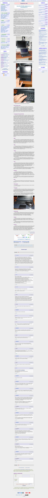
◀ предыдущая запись (17, 242)
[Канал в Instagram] (27, 492)
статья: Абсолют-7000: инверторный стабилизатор (42, 50)
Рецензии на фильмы (6, 26)
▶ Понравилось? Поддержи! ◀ (24, 239)
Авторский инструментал (4, 7)
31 (15, 255)
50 (15, 395)
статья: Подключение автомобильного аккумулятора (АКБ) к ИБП (42, 60)
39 (15, 321)
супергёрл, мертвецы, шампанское (4, 57)
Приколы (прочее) (3, 6)
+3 (16, 325)
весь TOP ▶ (43, 45)
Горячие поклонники (3, 48)
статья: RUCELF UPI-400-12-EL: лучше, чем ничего (43, 35)
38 (15, 315)
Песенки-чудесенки (3, 21)
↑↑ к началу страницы (27, 467)
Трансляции (5, 16)
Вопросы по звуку (3, 32)
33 (15, 274)
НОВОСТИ (5, 74)
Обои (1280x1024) (3, 17)
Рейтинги (3, 41)
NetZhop (2, 36)
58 (15, 458)
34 (15, 286)
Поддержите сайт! (24, 3)
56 (15, 443)
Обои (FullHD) (2, 18)
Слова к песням (5, 27)
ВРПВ (4, 52)
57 (15, 451)
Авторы (2, 46)
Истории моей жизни (3, 29)
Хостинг (6, 47)
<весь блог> (22, 9)
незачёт (31, 234)
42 (15, 341)
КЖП (1, 47)
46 (15, 367)
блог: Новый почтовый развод (43, 51)
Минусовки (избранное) (4, 9)
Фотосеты (2, 16)
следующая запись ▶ (25, 242)
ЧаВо (4, 46)
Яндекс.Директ (2, 28)
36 (15, 304)
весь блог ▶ (5, 68)
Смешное (2, 26)
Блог (8, 46)
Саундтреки (2, 10)
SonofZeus (17, 255)
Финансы (6, 28)
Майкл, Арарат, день (6, 54)
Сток (5, 18)
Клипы (4, 22)
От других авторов (3, 30)
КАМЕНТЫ (5, 75)
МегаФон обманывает (3, 63)
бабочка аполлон (42, 7)
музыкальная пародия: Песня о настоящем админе (42, 64)
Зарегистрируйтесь (22, 469)
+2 (16, 410)
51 (15, 406)
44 (15, 355)
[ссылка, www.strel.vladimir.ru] (21, 370)
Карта (8, 47)
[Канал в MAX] (20, 492)
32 (15, 266)
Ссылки (3, 47)
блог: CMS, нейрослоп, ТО (42, 61)
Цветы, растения (5, 15)
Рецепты (8, 27)
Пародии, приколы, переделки (5, 5)
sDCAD (7, 36)
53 (15, 422)
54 (15, 428)
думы (6, 52)
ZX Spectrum (5, 10)
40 (15, 328)
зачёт (29, 234)
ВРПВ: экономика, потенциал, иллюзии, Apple (4, 56)
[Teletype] (24, 492)
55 (15, 436)
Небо (1, 15)
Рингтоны (3, 38)
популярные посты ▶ (5, 69)
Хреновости (7, 21)
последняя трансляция (5, 53)
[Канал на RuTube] (23, 492)
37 (15, 309)
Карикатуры (7, 14)
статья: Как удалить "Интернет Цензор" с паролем (43, 42)
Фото (1, 27)
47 (15, 375)
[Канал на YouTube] (29, 492)
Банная (5, 14)
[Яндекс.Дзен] (26, 492)
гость (16, 315)
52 (15, 412)
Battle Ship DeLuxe (3, 35)
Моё (7, 18)
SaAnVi (17, 309)
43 (15, 348)
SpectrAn (4, 36)
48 (15, 381)
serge (16, 274)
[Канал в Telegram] (21, 492)
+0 (16, 264)
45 (15, 362)
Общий (2, 42)
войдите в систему (28, 469)
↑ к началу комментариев (21, 467)
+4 (16, 319)
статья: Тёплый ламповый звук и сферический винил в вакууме (42, 31)
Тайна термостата (43, 18)
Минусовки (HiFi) (3, 8)
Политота (7, 30)
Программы (4, 34)
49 (15, 388)
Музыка (3, 4)
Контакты (6, 46)
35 (15, 294)
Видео (3, 20)
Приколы (2, 14)
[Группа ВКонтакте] (18, 492)
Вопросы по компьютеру (4, 31)
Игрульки (2, 22)
